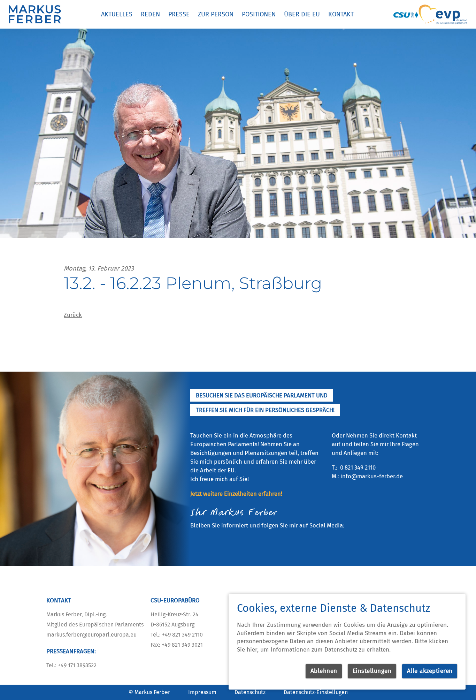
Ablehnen (323, 671)
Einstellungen (372, 671)
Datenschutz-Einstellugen (316, 692)
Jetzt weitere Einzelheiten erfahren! (236, 493)
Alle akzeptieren (430, 671)
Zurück (73, 314)
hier (252, 649)
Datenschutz (250, 692)
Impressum (202, 692)
